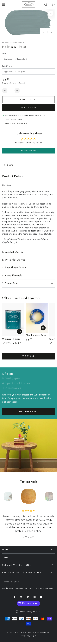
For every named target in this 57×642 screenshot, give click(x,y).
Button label (28, 412)
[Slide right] (51, 32)
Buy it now (28, 108)
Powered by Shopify (28, 636)
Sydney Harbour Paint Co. (13, 42)
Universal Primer (11, 339)
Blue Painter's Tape (36, 335)
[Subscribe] (53, 582)
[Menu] (4, 4)
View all (28, 356)
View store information (16, 123)
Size (4, 53)
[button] (45, 4)
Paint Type (7, 66)
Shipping (5, 83)
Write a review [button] (28, 150)
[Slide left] (44, 32)
